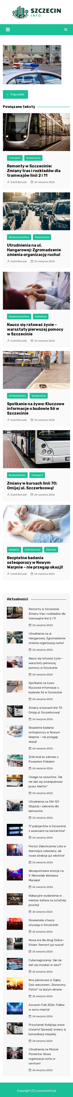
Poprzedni (17, 94)
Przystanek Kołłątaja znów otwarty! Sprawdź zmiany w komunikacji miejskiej (47, 1029)
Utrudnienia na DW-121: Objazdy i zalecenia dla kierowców (44, 806)
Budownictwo (17, 475)
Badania (14, 549)
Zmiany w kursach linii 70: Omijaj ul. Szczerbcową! (32, 485)
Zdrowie (51, 549)
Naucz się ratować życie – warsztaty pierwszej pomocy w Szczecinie (35, 329)
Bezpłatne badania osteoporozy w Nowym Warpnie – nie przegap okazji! (35, 562)
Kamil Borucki (19, 182)
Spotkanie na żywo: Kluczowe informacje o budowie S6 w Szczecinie (35, 408)
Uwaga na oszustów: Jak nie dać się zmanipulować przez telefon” (45, 781)
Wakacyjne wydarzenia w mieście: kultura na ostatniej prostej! (47, 900)
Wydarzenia (33, 157)
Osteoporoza (32, 549)
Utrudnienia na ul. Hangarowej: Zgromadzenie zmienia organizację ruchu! (34, 250)
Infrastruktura (17, 395)
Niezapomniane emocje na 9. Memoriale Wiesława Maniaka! (46, 875)
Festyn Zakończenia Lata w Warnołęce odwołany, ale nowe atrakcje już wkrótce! (47, 851)
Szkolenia (41, 316)
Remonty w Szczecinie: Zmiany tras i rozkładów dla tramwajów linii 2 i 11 (34, 171)
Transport (15, 157)
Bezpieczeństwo (19, 237)
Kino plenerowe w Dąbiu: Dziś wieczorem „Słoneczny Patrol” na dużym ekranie (47, 984)
